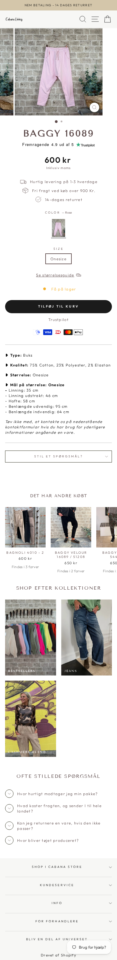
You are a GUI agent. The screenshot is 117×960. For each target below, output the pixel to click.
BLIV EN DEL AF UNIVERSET (57, 939)
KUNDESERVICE (57, 885)
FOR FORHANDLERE (57, 921)
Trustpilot (58, 319)
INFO (57, 903)
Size (58, 249)
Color (58, 212)
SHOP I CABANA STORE (57, 867)
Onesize (58, 258)
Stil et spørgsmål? (58, 456)
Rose (58, 228)
